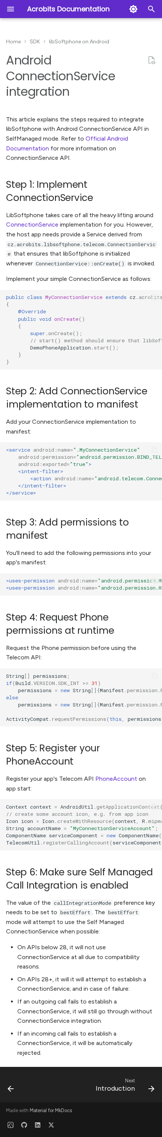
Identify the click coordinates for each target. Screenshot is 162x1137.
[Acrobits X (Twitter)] (51, 1125)
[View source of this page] (151, 60)
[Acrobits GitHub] (24, 1125)
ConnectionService (32, 224)
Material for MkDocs (51, 1110)
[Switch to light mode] (133, 9)
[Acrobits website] (11, 1125)
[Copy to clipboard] (154, 297)
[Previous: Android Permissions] (11, 1087)
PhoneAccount (116, 778)
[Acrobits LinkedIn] (38, 1125)
